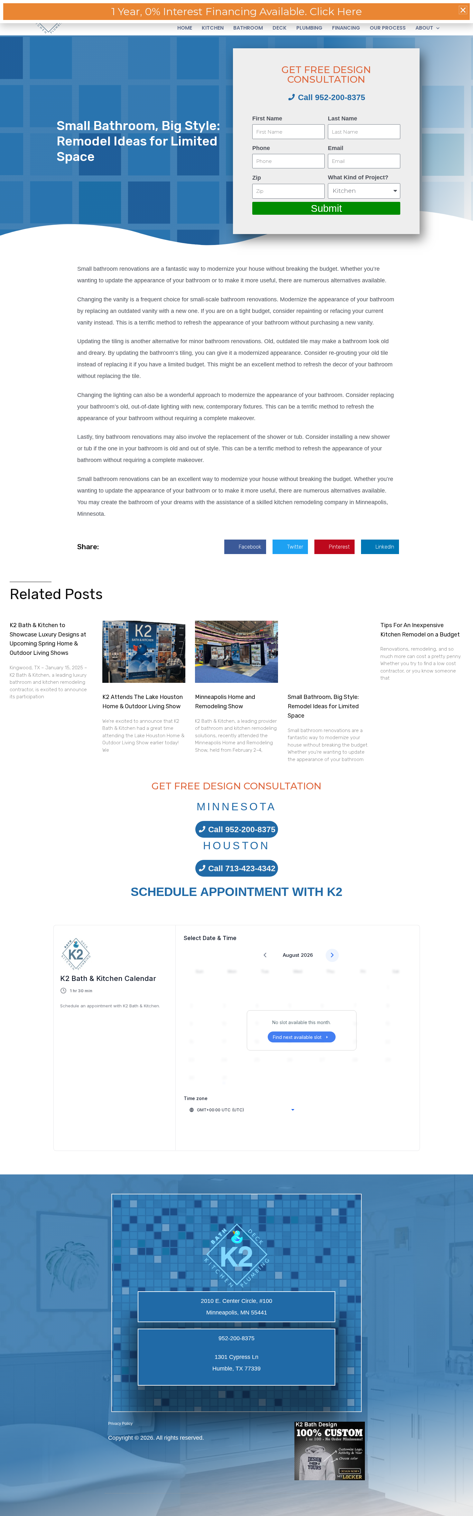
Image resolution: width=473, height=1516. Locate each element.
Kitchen (213, 28)
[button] (245, 547)
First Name (267, 118)
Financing (346, 28)
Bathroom (248, 28)
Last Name (342, 118)
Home (184, 28)
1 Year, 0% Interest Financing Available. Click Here (236, 11)
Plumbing (309, 28)
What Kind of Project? (358, 177)
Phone (261, 148)
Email (335, 148)
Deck (280, 28)
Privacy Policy (120, 1423)
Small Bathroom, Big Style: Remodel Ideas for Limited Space (323, 706)
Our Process (388, 28)
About (424, 28)
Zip (256, 177)
